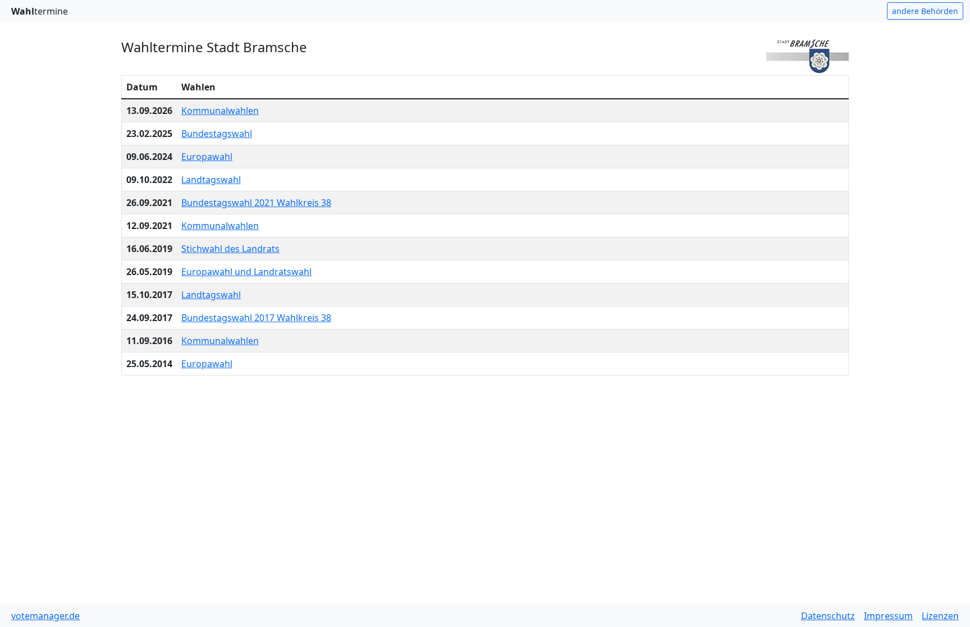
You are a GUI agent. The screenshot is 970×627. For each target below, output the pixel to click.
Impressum (888, 616)
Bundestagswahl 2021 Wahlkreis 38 (256, 202)
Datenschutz (828, 616)
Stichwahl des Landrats (230, 248)
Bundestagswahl (216, 133)
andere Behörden (925, 11)
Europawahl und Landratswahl (246, 272)
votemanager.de (45, 616)
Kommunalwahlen (220, 110)
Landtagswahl (211, 179)
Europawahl (206, 156)
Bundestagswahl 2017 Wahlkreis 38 (256, 318)
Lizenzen (940, 616)
